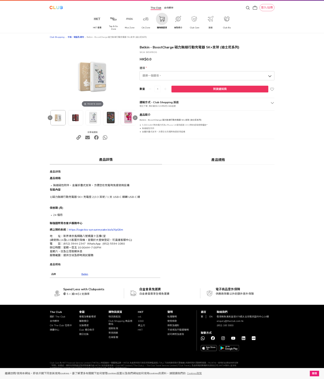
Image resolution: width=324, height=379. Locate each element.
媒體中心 (54, 329)
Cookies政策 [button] (194, 373)
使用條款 (172, 321)
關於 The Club (57, 316)
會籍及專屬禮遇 (87, 316)
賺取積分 (84, 321)
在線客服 (113, 337)
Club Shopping (57, 37)
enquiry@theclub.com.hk (230, 321)
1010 (140, 321)
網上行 (141, 325)
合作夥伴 (168, 7)
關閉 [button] (314, 373)
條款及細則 (173, 325)
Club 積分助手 (86, 329)
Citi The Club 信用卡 (61, 325)
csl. (140, 316)
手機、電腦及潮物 (76, 37)
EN (210, 316)
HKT (140, 329)
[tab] (106, 159)
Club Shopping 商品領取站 (120, 322)
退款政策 (113, 328)
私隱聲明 (172, 316)
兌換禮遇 (84, 325)
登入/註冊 (267, 7)
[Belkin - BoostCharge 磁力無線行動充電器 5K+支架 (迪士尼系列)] (58, 118)
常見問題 (113, 332)
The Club (156, 7)
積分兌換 (84, 334)
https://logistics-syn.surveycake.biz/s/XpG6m (96, 230)
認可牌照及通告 (175, 334)
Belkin (85, 274)
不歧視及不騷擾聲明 (178, 329)
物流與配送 (114, 316)
